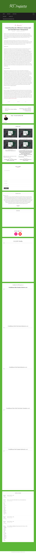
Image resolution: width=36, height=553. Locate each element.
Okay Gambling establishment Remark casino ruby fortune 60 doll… (17, 526)
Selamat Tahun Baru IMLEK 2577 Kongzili (25, 139)
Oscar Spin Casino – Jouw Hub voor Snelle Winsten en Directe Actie (10, 160)
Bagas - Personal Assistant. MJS (21, 31)
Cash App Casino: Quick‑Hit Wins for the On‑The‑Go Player (25, 160)
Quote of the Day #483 (10, 495)
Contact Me (11, 16)
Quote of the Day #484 (10, 516)
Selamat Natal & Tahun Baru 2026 (10, 150)
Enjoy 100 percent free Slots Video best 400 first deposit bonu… (16, 499)
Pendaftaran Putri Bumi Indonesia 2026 (18, 367)
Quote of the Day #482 (10, 521)
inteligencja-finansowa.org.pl (12, 98)
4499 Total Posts (5, 122)
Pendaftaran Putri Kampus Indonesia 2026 (18, 449)
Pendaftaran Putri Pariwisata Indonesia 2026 (18, 326)
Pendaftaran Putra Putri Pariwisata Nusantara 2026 (18, 408)
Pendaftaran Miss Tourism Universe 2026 (18, 287)
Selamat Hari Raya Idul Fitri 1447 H (10, 139)
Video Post (4, 16)
